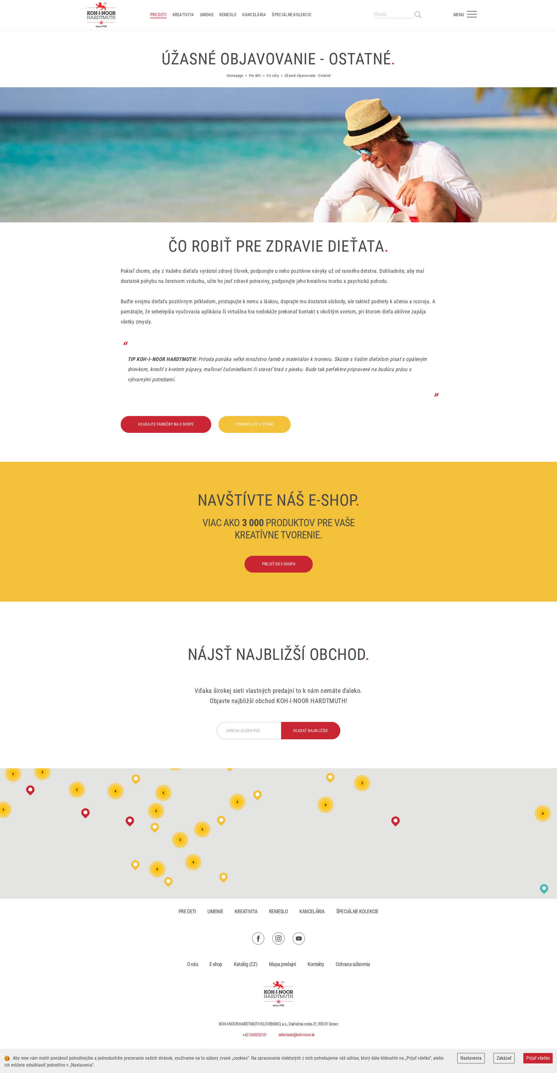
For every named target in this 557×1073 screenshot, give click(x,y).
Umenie (207, 14)
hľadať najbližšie (310, 730)
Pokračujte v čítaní (254, 424)
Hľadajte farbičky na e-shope (166, 424)
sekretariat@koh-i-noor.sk (296, 1034)
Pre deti (158, 14)
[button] (85, 813)
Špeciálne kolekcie (291, 14)
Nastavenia (471, 1058)
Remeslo (227, 14)
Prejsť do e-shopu (278, 564)
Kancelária (254, 14)
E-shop (215, 964)
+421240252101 (255, 1034)
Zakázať (504, 1058)
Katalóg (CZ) (245, 964)
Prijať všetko (538, 1058)
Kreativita (183, 14)
